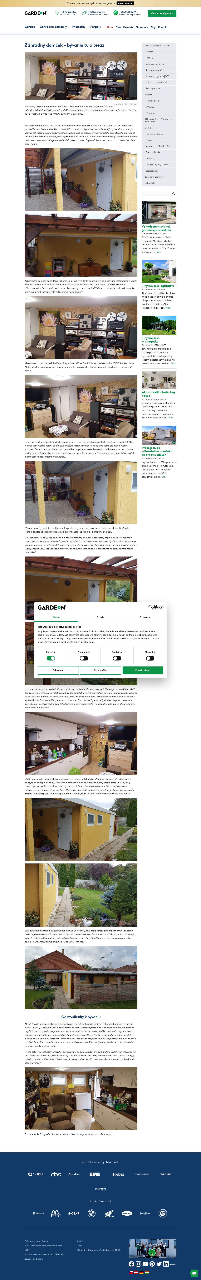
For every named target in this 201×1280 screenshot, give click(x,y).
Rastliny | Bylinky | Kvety (157, 164)
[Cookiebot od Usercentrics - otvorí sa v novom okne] (150, 607)
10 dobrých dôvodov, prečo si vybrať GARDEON (99, 1250)
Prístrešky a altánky (154, 134)
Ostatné (149, 128)
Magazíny (151, 113)
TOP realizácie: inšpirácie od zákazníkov (158, 120)
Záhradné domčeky (53, 27)
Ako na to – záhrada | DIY (158, 146)
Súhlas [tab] (56, 617)
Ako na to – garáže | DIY (157, 76)
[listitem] (35, 1174)
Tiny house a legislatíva (158, 286)
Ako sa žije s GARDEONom (157, 45)
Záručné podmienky (34, 1259)
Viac (159, 252)
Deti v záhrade (153, 152)
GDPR (27, 1250)
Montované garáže (154, 70)
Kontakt (162, 27)
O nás (79, 1245)
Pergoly (95, 27)
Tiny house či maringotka (150, 340)
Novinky (148, 94)
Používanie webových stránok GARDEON (44, 1254)
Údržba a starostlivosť (156, 82)
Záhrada (149, 140)
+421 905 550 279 (127, 12)
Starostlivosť (151, 171)
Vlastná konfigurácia (162, 13)
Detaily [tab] (100, 617)
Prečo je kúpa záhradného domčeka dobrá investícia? (157, 451)
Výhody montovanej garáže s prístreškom (156, 228)
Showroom (142, 27)
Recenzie (128, 27)
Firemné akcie (152, 101)
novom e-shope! (125, 3)
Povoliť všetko (142, 670)
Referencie (150, 183)
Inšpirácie (150, 158)
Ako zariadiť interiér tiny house (158, 394)
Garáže (30, 27)
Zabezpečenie (153, 88)
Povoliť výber (100, 670)
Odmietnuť (58, 670)
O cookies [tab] (144, 617)
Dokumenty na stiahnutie (36, 1241)
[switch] (84, 658)
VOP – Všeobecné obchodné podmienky (43, 1245)
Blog (153, 27)
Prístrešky (78, 27)
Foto (118, 27)
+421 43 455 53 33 (68, 12)
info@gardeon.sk (96, 12)
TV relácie (151, 107)
